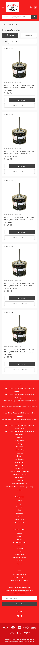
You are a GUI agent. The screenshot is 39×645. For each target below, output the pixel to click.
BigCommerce (29, 639)
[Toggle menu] (3, 7)
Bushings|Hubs (19, 519)
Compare (28, 35)
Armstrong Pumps (19, 542)
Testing (19, 444)
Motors (19, 501)
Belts (19, 510)
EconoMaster (19, 555)
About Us (19, 453)
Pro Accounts (19, 468)
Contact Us (20, 481)
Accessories (19, 522)
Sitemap (19, 490)
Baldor (19, 536)
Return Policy (19, 462)
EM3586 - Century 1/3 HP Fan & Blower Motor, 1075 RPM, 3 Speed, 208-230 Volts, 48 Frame (19, 153)
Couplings (19, 513)
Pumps (19, 504)
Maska (19, 539)
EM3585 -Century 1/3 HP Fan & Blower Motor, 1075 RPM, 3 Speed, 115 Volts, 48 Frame (19, 219)
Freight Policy (19, 459)
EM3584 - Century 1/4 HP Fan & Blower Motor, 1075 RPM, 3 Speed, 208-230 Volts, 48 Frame (19, 285)
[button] (10, 35)
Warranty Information (19, 484)
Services (20, 437)
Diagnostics (19, 441)
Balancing (19, 447)
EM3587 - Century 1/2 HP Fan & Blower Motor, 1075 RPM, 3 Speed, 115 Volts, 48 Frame (19, 87)
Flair (14, 639)
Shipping (19, 456)
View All (19, 564)
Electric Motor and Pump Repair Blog (19, 487)
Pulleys (19, 516)
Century (19, 561)
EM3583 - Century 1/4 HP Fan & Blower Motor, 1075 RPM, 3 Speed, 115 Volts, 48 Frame (19, 351)
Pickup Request (19, 465)
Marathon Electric (19, 558)
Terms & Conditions (19, 474)
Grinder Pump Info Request (19, 471)
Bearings (19, 507)
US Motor (19, 548)
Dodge (19, 533)
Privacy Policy (19, 477)
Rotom (19, 551)
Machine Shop (19, 450)
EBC (19, 545)
